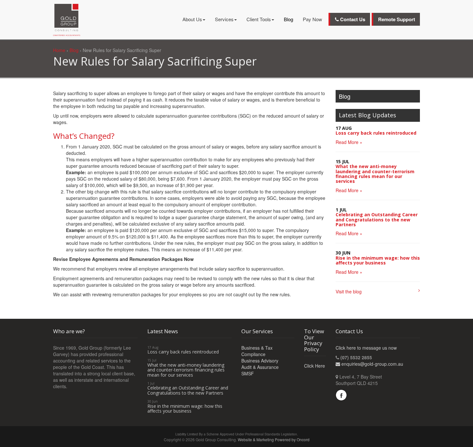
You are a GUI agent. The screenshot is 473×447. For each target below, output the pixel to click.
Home (59, 50)
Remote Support (396, 19)
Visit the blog (349, 291)
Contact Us (352, 19)
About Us (192, 19)
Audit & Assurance (260, 367)
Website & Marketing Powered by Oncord (274, 439)
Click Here (314, 365)
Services (224, 19)
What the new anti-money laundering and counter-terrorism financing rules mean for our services (375, 173)
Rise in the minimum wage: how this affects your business (378, 260)
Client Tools (258, 19)
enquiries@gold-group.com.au (372, 364)
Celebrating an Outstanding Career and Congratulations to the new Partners (377, 219)
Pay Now (312, 19)
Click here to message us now (366, 347)
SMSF (247, 373)
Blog (288, 19)
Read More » (349, 142)
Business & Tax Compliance (257, 350)
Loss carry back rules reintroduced (376, 133)
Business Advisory (259, 360)
